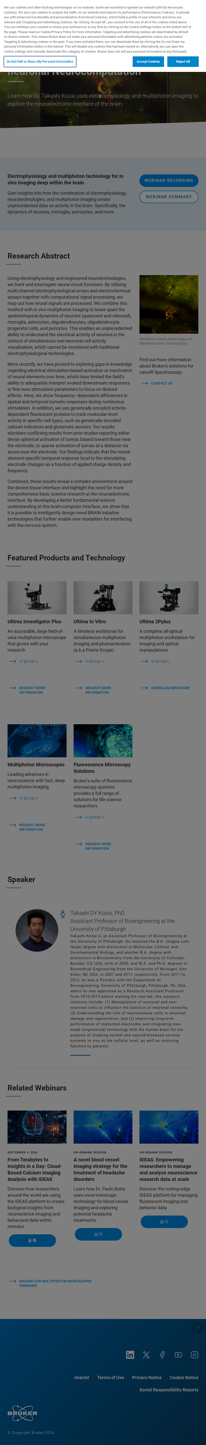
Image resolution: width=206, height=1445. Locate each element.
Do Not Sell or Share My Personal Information (40, 61)
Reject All (183, 61)
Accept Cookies (148, 61)
